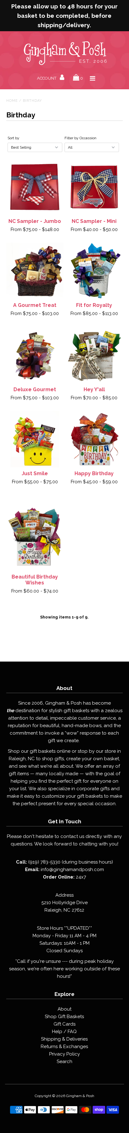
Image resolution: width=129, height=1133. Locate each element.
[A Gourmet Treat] (34, 271)
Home (12, 101)
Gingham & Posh (80, 1096)
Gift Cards (64, 1024)
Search (64, 1061)
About (64, 1009)
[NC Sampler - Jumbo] (34, 186)
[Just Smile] (34, 439)
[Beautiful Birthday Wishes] (34, 532)
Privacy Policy (64, 1054)
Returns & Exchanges (64, 1046)
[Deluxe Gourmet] (34, 355)
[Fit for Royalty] (94, 271)
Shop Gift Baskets (64, 1016)
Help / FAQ (64, 1031)
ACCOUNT (47, 78)
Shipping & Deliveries (64, 1039)
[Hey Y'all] (94, 355)
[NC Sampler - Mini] (94, 186)
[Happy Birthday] (94, 439)
